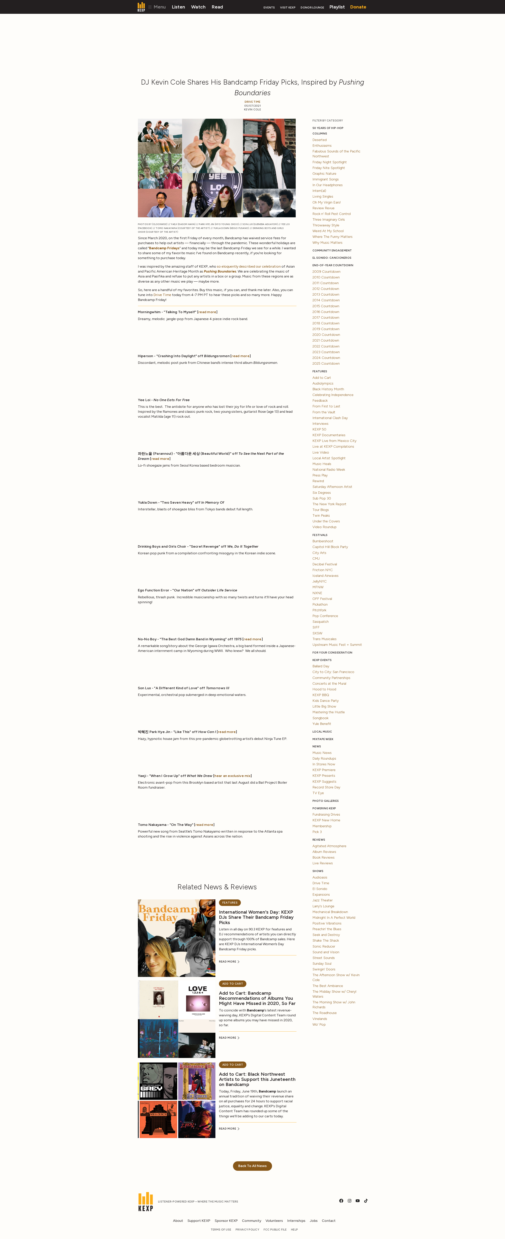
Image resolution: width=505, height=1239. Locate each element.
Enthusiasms (322, 145)
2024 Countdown (326, 358)
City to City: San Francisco (333, 672)
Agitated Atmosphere (329, 846)
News (316, 746)
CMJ (316, 558)
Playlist (337, 7)
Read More (228, 961)
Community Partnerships (331, 678)
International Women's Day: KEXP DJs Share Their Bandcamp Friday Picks (256, 917)
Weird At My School (328, 231)
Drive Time (253, 102)
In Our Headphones (327, 185)
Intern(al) (319, 191)
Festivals (319, 535)
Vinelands (319, 1019)
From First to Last (326, 406)
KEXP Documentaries (328, 435)
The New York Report (329, 504)
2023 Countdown (326, 352)
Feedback (320, 400)
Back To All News (252, 1166)
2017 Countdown (325, 317)
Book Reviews (323, 857)
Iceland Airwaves (325, 575)
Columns (319, 133)
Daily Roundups (324, 758)
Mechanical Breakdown (330, 912)
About (178, 1220)
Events (269, 7)
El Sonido (319, 889)
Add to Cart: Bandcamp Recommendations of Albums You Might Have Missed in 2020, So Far (257, 998)
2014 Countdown (326, 300)
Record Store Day (326, 787)
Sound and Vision (325, 952)
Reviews (318, 839)
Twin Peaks (321, 515)
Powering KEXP (324, 808)
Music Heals (321, 464)
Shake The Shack (325, 940)
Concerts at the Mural (329, 683)
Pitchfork (319, 610)
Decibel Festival (324, 564)
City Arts (319, 553)
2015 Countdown (325, 306)
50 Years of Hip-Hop (327, 128)
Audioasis (319, 877)
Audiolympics (322, 383)
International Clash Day (330, 418)
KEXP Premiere (324, 770)
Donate (358, 7)
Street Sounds (323, 958)
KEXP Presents (323, 775)
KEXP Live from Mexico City (334, 441)
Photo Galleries (325, 801)
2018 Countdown (325, 323)
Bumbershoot (322, 541)
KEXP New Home (326, 820)
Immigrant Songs (325, 179)
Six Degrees (321, 492)
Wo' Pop (319, 1024)
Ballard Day (320, 666)
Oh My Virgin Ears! (326, 202)
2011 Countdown (325, 283)
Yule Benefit (321, 724)
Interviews (320, 423)
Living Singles (322, 196)
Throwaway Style (325, 225)
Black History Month (328, 389)
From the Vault (323, 412)
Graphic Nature (324, 173)
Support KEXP (198, 1220)
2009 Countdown (326, 271)
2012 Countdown (325, 289)
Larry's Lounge (323, 906)
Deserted (319, 140)
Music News (322, 753)
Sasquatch (320, 621)
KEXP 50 (319, 429)
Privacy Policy (247, 1229)
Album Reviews (324, 852)
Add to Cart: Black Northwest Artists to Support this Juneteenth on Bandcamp (257, 1079)
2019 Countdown (325, 329)
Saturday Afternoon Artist (332, 487)
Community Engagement (332, 250)
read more (207, 312)
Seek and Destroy (326, 935)
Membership (322, 826)
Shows (317, 871)
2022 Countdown (325, 346)
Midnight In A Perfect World (333, 917)
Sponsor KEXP (226, 1220)
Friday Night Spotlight (329, 162)
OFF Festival (322, 599)
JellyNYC (319, 581)
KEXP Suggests (324, 781)
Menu (159, 7)
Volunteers (274, 1220)
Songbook (320, 718)
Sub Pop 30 (321, 498)
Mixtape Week (322, 739)
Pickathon (320, 604)
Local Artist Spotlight (329, 458)
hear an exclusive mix (232, 776)
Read (217, 7)
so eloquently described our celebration (249, 266)
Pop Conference (325, 616)
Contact (329, 1220)
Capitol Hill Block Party (330, 547)
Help (294, 1229)
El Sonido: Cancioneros (331, 258)
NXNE (317, 593)
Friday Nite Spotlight (328, 168)
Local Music (322, 731)
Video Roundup (324, 527)
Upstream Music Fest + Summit (337, 644)
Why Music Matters (327, 242)
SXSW (317, 633)
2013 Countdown (325, 294)
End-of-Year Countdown (332, 265)
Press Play (320, 475)
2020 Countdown (326, 334)
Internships (296, 1220)
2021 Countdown (325, 340)
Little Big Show (324, 706)
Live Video (320, 452)
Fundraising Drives (326, 814)
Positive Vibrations (326, 923)
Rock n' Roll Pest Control (331, 214)
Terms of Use (221, 1229)
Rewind (318, 481)
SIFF (316, 627)
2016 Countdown (325, 312)
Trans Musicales (324, 639)
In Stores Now (323, 764)
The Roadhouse (324, 1013)
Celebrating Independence (333, 395)
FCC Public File (275, 1229)
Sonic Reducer (323, 946)
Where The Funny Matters (332, 236)
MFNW (318, 587)
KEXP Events (322, 660)
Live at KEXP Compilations (333, 446)
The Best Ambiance (327, 986)
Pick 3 (317, 832)
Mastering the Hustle (328, 712)
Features (230, 902)
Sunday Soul (321, 963)
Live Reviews (322, 863)
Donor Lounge (312, 7)
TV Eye (318, 793)
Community (251, 1220)
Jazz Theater (322, 900)
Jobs (314, 1220)
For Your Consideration (332, 652)
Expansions (321, 894)
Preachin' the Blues (326, 929)
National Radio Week (328, 469)
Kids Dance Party (325, 700)
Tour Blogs (320, 510)
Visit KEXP (288, 7)
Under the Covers (326, 521)
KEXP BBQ (320, 695)
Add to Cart (232, 983)
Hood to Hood (324, 689)
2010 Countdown (326, 277)
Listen (178, 7)
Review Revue (323, 208)
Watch (198, 7)
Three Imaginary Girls (328, 219)
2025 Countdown (326, 363)
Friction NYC (322, 570)
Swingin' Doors (323, 969)
